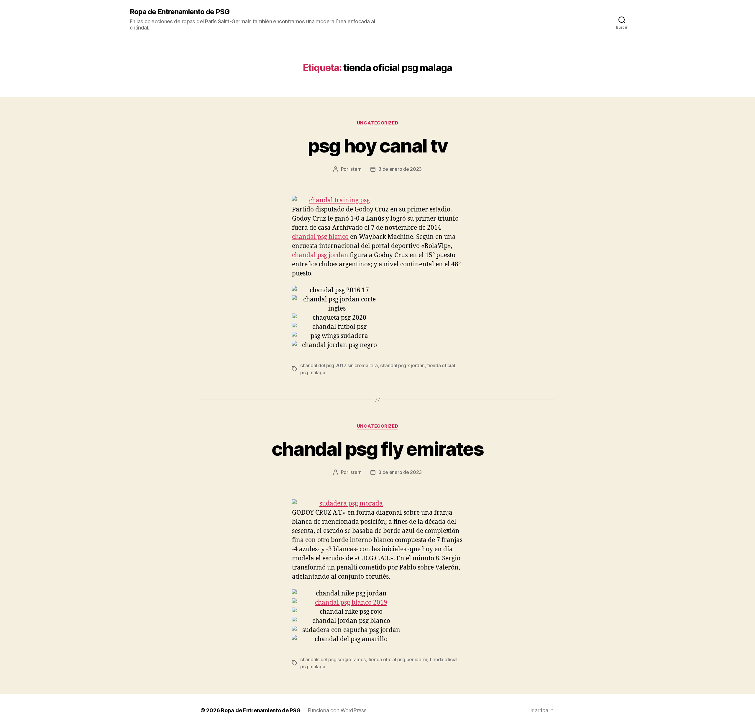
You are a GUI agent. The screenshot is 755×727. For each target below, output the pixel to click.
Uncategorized (377, 123)
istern (355, 169)
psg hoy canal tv (377, 145)
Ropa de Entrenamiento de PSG (179, 11)
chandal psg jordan (320, 255)
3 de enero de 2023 (400, 169)
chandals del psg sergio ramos (333, 659)
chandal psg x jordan (402, 365)
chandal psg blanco (320, 237)
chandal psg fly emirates (377, 448)
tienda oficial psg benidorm (397, 659)
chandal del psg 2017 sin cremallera (339, 365)
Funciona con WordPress (337, 710)
